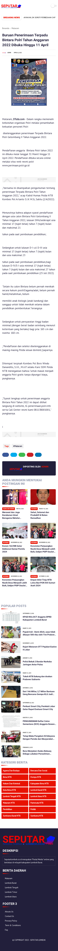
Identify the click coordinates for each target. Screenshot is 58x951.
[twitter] (13, 455)
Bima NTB (7, 777)
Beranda (5, 28)
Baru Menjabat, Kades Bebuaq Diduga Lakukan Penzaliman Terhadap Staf (37, 752)
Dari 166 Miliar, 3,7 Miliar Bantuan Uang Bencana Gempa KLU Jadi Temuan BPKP (39, 693)
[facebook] (5, 455)
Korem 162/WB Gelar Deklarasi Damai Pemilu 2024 (13, 549)
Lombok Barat (11, 883)
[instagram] (21, 945)
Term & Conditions (13, 925)
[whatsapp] (22, 455)
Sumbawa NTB (36, 816)
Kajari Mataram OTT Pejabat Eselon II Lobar (40, 648)
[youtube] (25, 945)
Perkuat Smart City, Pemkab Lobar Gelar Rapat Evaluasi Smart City (39, 707)
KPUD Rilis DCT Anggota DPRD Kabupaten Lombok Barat (37, 618)
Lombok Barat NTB (38, 790)
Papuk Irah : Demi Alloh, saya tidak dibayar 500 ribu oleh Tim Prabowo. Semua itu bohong (39, 633)
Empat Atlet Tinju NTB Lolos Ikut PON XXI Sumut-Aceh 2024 (43, 583)
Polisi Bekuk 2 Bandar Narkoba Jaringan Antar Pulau (37, 663)
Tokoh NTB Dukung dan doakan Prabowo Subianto (37, 678)
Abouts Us (9, 911)
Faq (6, 930)
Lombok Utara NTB (38, 796)
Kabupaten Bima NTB (39, 783)
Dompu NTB (35, 777)
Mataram (15, 28)
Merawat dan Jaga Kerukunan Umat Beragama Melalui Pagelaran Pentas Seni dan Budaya (13, 515)
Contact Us (9, 916)
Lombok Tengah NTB (12, 796)
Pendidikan (7, 809)
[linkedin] (38, 455)
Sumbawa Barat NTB (12, 816)
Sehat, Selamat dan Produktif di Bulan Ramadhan (39, 515)
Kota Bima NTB (9, 790)
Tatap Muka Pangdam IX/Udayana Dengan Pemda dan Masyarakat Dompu (39, 737)
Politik (33, 809)
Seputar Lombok (38, 940)
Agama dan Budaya (11, 770)
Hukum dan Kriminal (11, 783)
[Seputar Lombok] (11, 8)
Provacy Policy (11, 921)
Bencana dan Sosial (38, 770)
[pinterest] (30, 455)
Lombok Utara (11, 896)
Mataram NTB (9, 803)
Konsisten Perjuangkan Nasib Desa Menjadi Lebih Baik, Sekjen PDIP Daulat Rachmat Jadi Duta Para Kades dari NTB (42, 549)
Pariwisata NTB (36, 803)
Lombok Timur (11, 892)
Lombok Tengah (11, 887)
